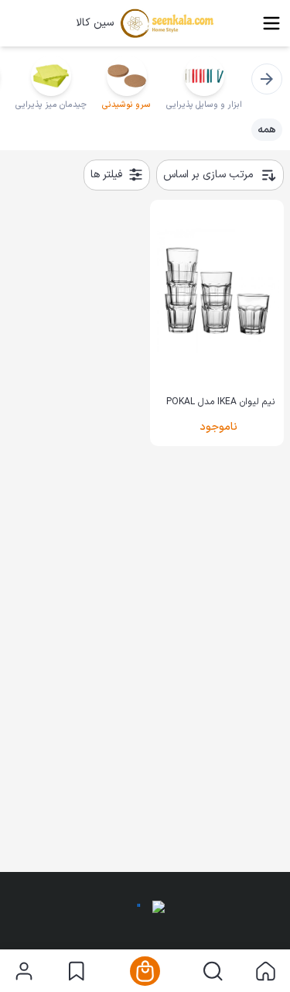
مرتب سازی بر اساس (208, 174)
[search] (213, 971)
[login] (24, 971)
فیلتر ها (106, 174)
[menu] (271, 23)
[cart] (145, 971)
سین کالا (95, 23)
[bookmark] (76, 971)
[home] (266, 971)
